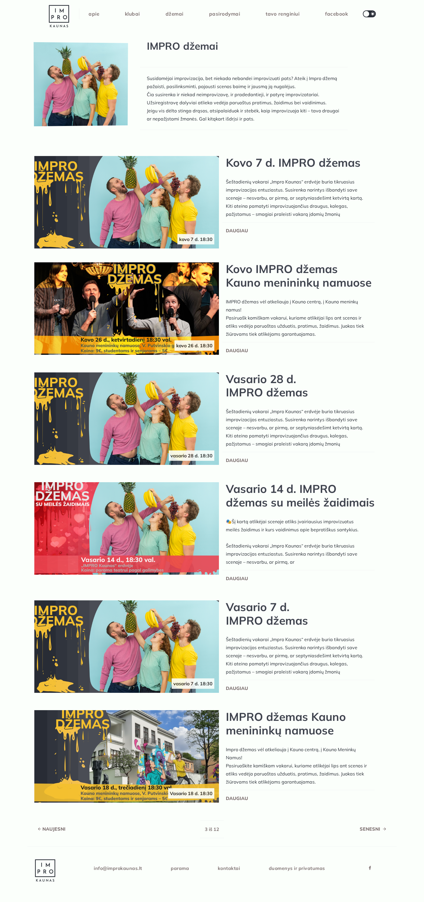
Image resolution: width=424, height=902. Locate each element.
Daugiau (237, 230)
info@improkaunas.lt (118, 868)
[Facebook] (370, 868)
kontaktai (229, 868)
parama (180, 868)
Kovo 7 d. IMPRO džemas (293, 163)
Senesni (371, 829)
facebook (336, 14)
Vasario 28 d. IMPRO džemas (267, 386)
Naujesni (53, 829)
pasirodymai (224, 14)
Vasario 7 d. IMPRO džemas (267, 614)
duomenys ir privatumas (297, 868)
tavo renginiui (282, 14)
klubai (132, 14)
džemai (174, 14)
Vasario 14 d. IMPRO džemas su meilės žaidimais (300, 495)
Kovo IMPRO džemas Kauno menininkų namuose (299, 275)
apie (94, 14)
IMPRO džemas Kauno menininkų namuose (286, 723)
